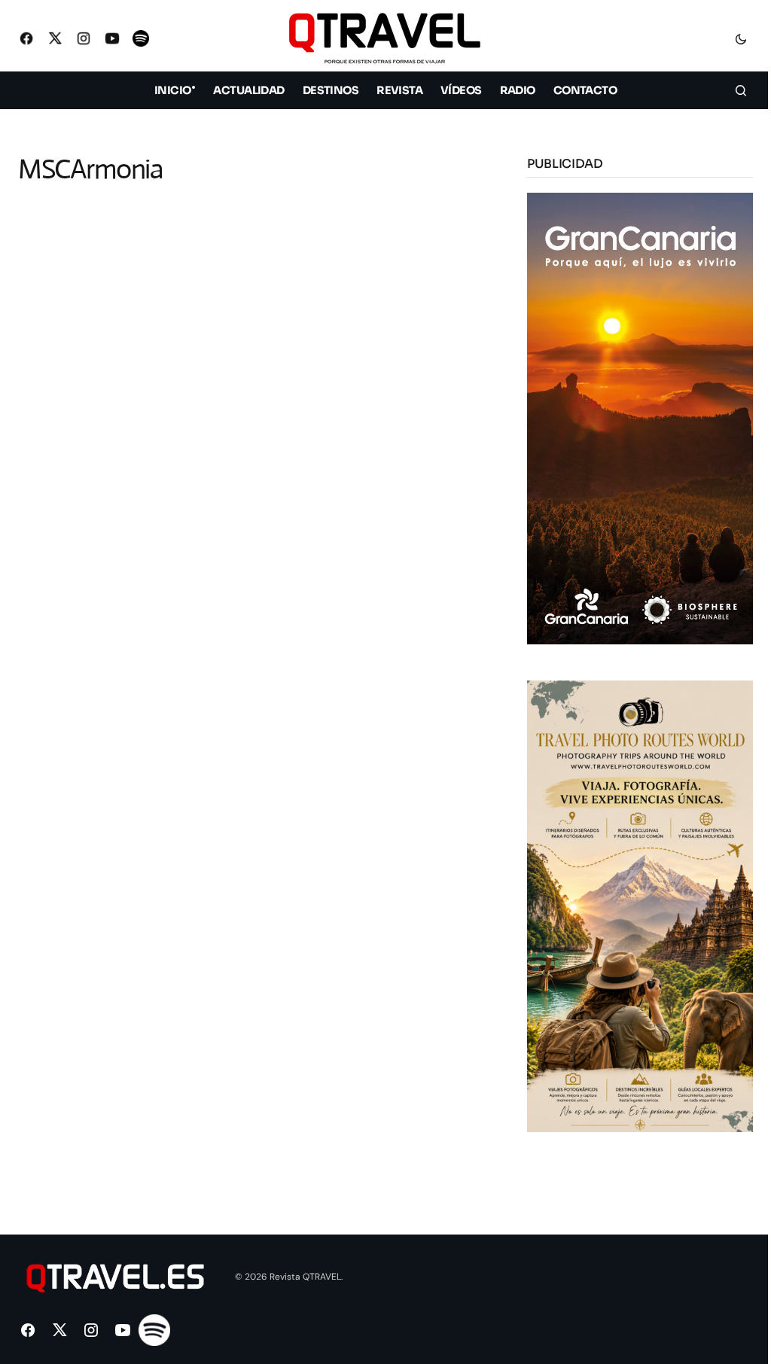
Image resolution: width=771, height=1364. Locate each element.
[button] (741, 38)
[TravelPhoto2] (640, 905)
